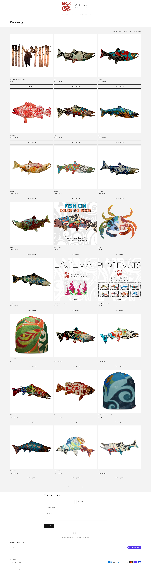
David (11, 303)
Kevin (55, 415)
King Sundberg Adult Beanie (105, 415)
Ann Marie (12, 135)
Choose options (75, 86)
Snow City (86, 537)
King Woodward (14, 470)
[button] (12, 6)
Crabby (99, 247)
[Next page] (83, 487)
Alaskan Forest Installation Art (17, 79)
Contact (79, 537)
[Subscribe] (39, 547)
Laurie (99, 470)
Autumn (12, 191)
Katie (99, 359)
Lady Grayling (57, 470)
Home (64, 537)
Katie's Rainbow (14, 415)
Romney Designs (17, 569)
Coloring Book (57, 247)
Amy (55, 79)
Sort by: (115, 31)
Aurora (99, 135)
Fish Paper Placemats (103, 303)
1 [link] (68, 487)
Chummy (12, 247)
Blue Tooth (100, 191)
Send (49, 526)
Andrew (100, 79)
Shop (73, 537)
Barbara (56, 191)
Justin (55, 359)
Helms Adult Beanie (15, 359)
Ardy (55, 135)
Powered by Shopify (25, 569)
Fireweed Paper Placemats (60, 303)
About (69, 537)
